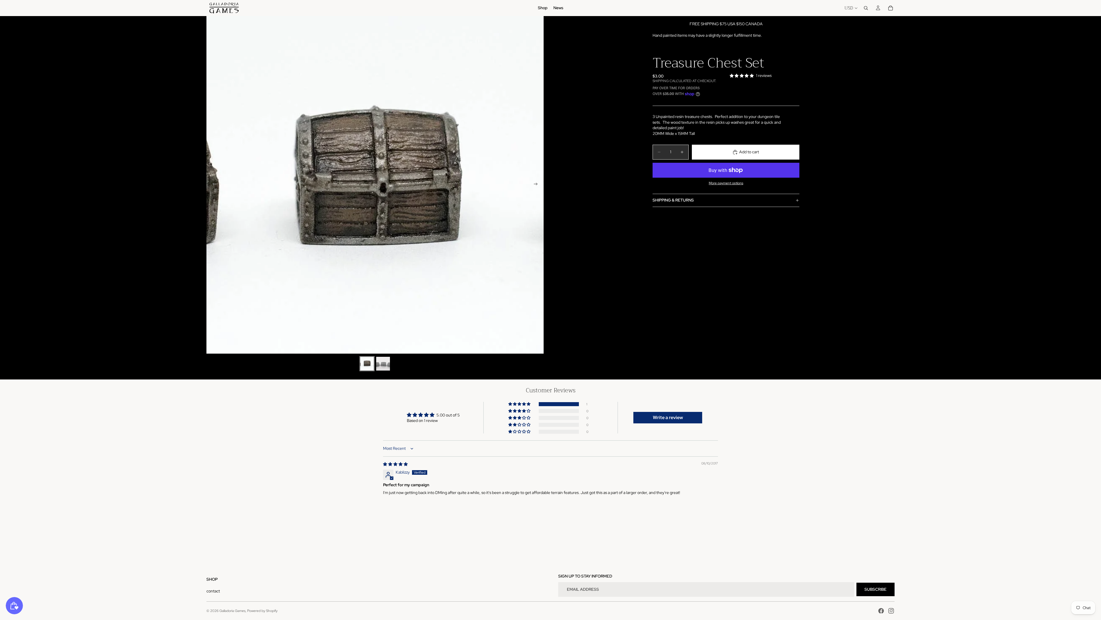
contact (213, 591)
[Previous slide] (212, 185)
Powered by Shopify (262, 611)
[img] (395, 464)
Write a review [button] (668, 417)
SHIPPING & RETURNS (673, 200)
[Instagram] (891, 610)
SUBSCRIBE (875, 589)
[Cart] (890, 8)
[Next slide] (537, 185)
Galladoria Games (232, 611)
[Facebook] (881, 610)
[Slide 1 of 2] (367, 364)
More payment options (726, 183)
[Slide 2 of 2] (383, 364)
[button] (519, 404)
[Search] (866, 8)
